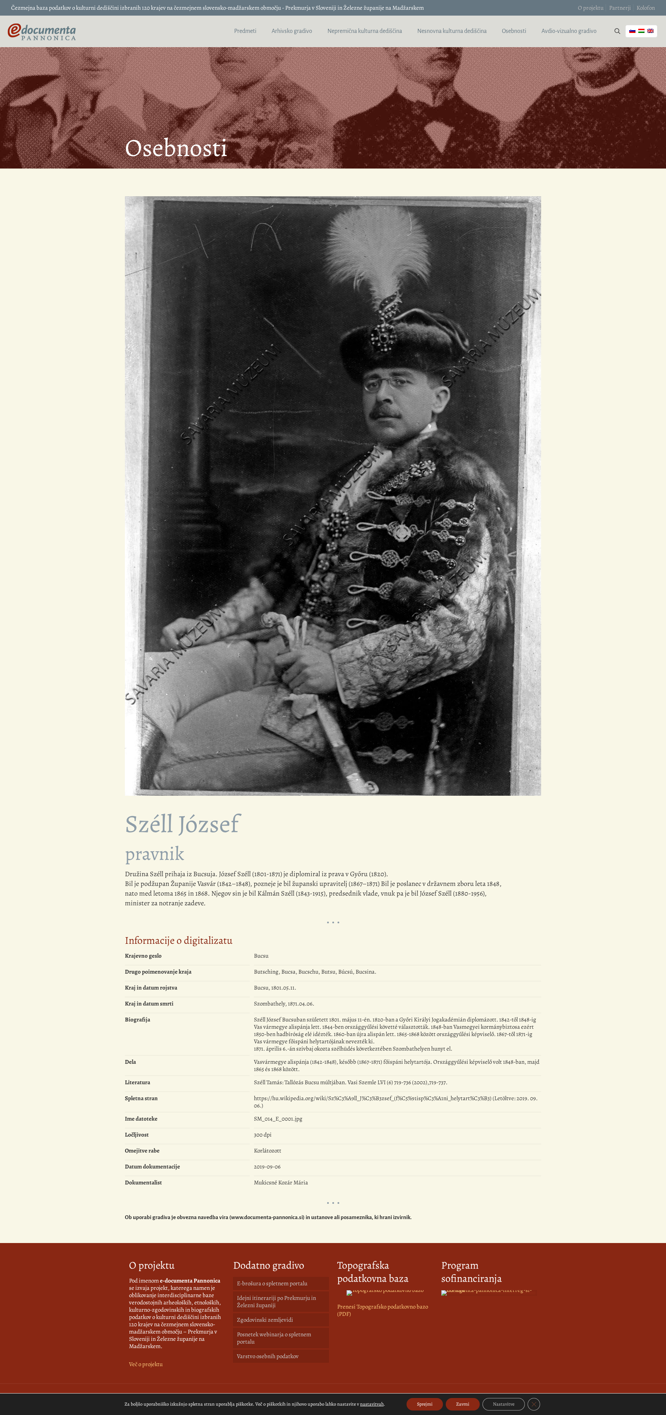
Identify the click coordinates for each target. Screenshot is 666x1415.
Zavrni (462, 1404)
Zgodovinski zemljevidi (265, 1320)
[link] (385, 1293)
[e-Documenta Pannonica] (41, 31)
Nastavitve (503, 1404)
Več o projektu (146, 1364)
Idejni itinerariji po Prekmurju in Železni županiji (276, 1301)
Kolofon (646, 8)
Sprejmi (425, 1404)
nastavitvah (372, 1404)
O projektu (591, 8)
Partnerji (620, 8)
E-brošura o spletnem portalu (272, 1283)
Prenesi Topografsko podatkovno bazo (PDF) (382, 1310)
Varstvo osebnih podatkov (268, 1356)
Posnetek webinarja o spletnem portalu (274, 1338)
